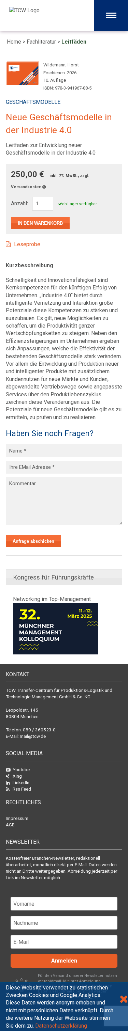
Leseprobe (27, 244)
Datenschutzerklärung (61, 1025)
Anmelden (64, 960)
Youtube (21, 769)
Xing (17, 776)
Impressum (17, 818)
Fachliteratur (41, 41)
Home (14, 41)
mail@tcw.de (33, 736)
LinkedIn (21, 782)
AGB (10, 824)
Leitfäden (73, 41)
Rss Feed (22, 789)
